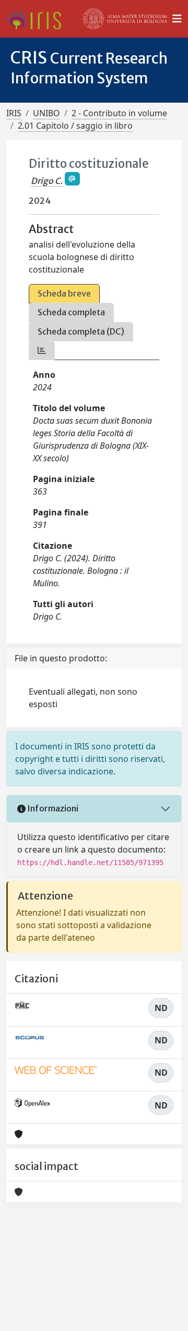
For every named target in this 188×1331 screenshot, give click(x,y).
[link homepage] (37, 18)
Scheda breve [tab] (64, 293)
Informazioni (52, 808)
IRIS (13, 113)
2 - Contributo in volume (119, 113)
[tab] (42, 350)
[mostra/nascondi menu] (177, 19)
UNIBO (46, 113)
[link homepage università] (125, 18)
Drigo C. (47, 181)
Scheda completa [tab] (71, 312)
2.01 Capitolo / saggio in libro (75, 125)
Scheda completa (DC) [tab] (81, 331)
